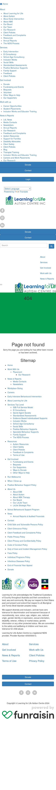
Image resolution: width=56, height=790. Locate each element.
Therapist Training (11, 152)
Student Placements (12, 108)
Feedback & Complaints (23, 452)
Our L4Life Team (20, 502)
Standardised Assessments (15, 65)
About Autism (9, 16)
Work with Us (45, 273)
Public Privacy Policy (16, 536)
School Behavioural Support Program (23, 509)
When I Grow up (14, 481)
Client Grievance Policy (17, 528)
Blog (5, 149)
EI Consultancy (9, 54)
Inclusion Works (10, 59)
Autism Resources (11, 136)
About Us (11, 489)
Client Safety (8, 144)
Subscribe (28, 670)
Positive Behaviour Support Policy (21, 485)
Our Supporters (10, 97)
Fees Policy (12, 553)
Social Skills (8, 62)
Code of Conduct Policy (17, 545)
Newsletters (8, 125)
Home (10, 365)
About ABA (8, 21)
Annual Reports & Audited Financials (28, 516)
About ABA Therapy (21, 497)
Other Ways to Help (11, 95)
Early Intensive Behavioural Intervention (24, 396)
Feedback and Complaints (14, 35)
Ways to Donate (20, 470)
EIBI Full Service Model (23, 407)
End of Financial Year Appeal (19, 565)
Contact (28, 237)
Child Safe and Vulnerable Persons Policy (25, 524)
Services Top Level (15, 404)
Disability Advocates (12, 141)
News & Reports (47, 278)
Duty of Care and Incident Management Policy (27, 549)
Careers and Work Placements (16, 157)
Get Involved (45, 267)
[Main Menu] (1, 284)
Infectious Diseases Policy (18, 561)
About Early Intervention (13, 18)
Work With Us (13, 369)
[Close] (55, 284)
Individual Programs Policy (18, 557)
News (9, 513)
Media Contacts (10, 122)
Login (28, 179)
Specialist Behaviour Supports (26, 431)
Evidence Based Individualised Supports (30, 418)
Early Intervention (10, 51)
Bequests (7, 89)
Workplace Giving (15, 388)
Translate (24, 191)
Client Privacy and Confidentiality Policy (24, 540)
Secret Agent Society (22, 412)
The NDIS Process (11, 43)
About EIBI (17, 491)
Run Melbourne (14, 476)
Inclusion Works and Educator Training (20, 111)
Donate (6, 84)
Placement (17, 372)
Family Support (9, 70)
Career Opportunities (12, 106)
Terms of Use (18, 455)
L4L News (7, 119)
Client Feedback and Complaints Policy (24, 532)
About (42, 256)
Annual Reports (10, 40)
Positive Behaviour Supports (15, 67)
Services (43, 262)
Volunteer (7, 92)
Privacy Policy (36, 661)
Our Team (7, 27)
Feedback (7, 73)
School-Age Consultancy (13, 57)
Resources (8, 37)
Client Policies (9, 32)
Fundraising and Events (13, 87)
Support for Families (12, 138)
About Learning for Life (13, 13)
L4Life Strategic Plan (22, 505)
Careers (10, 392)
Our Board (7, 24)
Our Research (9, 29)
